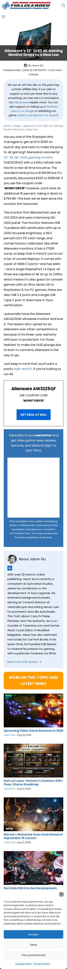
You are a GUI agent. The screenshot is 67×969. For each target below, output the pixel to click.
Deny (33, 945)
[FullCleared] (26, 5)
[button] (61, 894)
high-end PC (23, 369)
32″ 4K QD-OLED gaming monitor (28, 157)
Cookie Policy (23, 963)
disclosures (21, 102)
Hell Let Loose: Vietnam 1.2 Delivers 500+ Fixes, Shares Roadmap (33, 782)
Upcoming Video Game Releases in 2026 (33, 731)
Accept (33, 934)
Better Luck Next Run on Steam (38, 115)
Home (7, 126)
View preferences (33, 955)
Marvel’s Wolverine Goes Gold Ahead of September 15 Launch (33, 836)
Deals (34, 74)
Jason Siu (37, 65)
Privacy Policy (42, 963)
